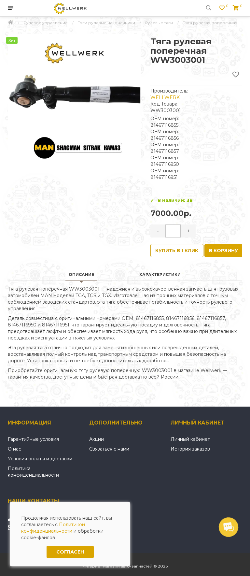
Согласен (70, 552)
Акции (96, 439)
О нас (14, 449)
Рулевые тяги (159, 22)
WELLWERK (165, 97)
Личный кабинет (190, 439)
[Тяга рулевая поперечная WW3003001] (74, 100)
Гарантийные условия (33, 439)
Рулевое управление (45, 22)
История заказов (190, 449)
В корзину (223, 250)
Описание (81, 274)
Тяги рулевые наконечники (106, 22)
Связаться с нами (109, 449)
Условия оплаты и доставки (40, 459)
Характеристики (160, 274)
